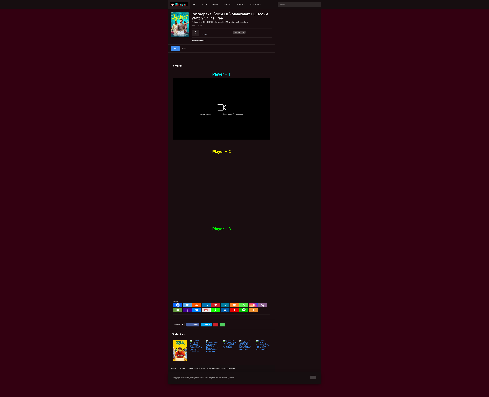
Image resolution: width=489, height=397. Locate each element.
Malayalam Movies (198, 40)
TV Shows (240, 4)
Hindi (204, 4)
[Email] (177, 310)
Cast (184, 48)
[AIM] (215, 310)
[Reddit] (196, 305)
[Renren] (225, 310)
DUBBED (226, 4)
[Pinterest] (215, 305)
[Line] (243, 310)
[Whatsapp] (243, 305)
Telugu (215, 4)
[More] (253, 310)
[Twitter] (187, 305)
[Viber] (262, 305)
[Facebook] (177, 305)
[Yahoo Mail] (187, 310)
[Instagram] (253, 305)
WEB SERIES (255, 4)
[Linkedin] (206, 305)
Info (175, 48)
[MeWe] (225, 305)
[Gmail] (206, 310)
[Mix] (234, 305)
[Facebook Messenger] (196, 310)
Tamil (194, 4)
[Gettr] (234, 310)
